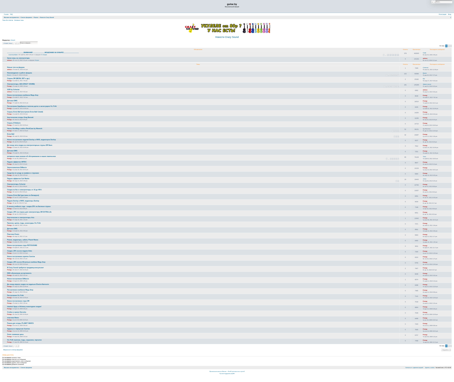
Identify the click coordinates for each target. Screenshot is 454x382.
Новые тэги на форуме (15, 67)
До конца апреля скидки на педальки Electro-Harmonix (28, 284)
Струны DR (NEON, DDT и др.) (18, 78)
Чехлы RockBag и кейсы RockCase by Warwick (24, 128)
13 (398, 86)
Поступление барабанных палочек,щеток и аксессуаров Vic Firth (32, 106)
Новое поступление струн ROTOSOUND (22, 245)
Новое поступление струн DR (18, 301)
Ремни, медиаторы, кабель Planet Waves (22, 240)
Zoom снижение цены (15, 334)
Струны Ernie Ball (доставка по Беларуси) (23, 195)
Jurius (424, 179)
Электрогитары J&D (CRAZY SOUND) (21, 84)
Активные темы (19, 20)
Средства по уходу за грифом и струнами (23, 173)
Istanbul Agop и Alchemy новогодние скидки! (24, 306)
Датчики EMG (12, 101)
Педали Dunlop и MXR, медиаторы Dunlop (23, 201)
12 (395, 86)
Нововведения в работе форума (19, 73)
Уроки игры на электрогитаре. (18, 58)
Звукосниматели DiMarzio (17, 167)
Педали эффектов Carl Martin (18, 178)
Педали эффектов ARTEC (16, 162)
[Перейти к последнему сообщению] (426, 53)
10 (390, 86)
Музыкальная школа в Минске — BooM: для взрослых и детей (227, 371)
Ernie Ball (10, 134)
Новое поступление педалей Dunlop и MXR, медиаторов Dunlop (31, 140)
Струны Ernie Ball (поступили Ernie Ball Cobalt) (25, 112)
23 (390, 55)
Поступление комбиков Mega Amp (20, 290)
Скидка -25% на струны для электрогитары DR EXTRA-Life (29, 212)
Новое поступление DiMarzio (18, 279)
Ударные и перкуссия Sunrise (18, 329)
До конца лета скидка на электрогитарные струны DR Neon (29, 145)
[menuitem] (11, 14)
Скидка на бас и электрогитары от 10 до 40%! (24, 190)
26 (398, 55)
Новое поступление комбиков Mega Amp (22, 95)
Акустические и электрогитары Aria (20, 217)
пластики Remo (13, 318)
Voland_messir (427, 84)
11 (393, 86)
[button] (451, 46)
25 (395, 55)
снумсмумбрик (12, 54)
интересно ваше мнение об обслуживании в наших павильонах (31, 156)
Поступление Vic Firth (15, 295)
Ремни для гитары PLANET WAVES (20, 323)
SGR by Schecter (13, 89)
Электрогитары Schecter (16, 184)
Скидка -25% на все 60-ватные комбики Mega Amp (26, 262)
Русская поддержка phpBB (227, 373)
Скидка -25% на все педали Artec (19, 251)
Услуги (37, 60)
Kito (424, 78)
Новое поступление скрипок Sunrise (21, 256)
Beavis (9, 75)
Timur (424, 156)
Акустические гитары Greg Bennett (20, 117)
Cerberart (425, 67)
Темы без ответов (7, 20)
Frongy (9, 80)
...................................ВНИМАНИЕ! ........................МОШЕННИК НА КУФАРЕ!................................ (43, 52)
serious (9, 60)
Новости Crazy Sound (227, 37)
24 (393, 55)
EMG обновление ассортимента (19, 273)
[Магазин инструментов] (12, 6)
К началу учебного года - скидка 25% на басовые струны (29, 206)
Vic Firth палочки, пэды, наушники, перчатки (24, 340)
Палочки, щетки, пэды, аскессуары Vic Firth (24, 223)
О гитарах (44, 54)
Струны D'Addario (14, 123)
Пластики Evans (13, 234)
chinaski (12, 40)
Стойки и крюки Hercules (16, 312)
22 (388, 55)
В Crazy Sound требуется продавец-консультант (25, 267)
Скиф (424, 53)
